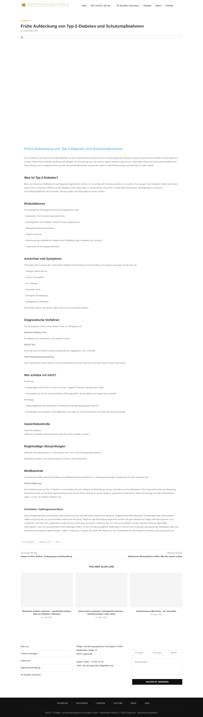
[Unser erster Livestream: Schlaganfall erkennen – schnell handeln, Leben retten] (102, 590)
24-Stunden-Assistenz (127, 5)
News (158, 5)
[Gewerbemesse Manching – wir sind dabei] (156, 590)
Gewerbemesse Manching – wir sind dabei (156, 611)
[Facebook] (167, 17)
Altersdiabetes (29, 542)
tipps (58, 542)
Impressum (26, 661)
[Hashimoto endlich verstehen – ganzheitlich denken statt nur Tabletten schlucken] (47, 590)
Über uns (25, 646)
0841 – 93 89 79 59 (93, 662)
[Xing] (181, 17)
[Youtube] (175, 17)
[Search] (181, 5)
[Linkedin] (173, 17)
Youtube (147, 5)
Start (84, 5)
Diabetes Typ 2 (45, 542)
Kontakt (169, 5)
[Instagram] (170, 17)
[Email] (178, 17)
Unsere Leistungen (29, 654)
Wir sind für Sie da (100, 5)
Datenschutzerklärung (30, 668)
